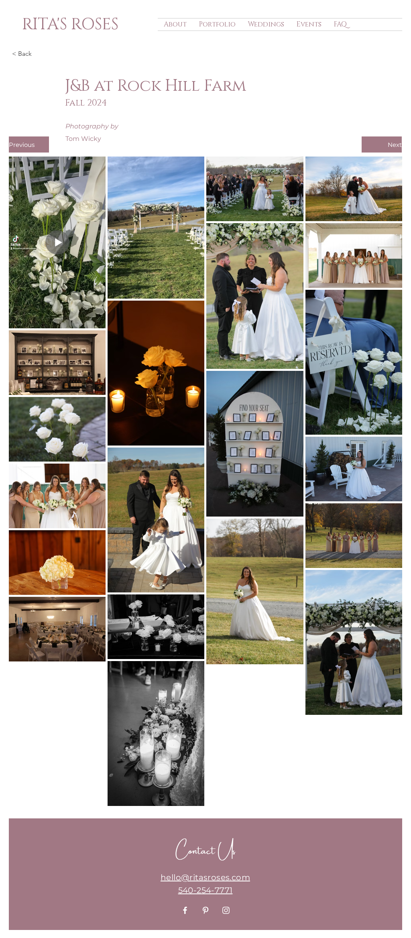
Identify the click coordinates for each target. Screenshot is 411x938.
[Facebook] (185, 910)
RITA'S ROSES (70, 24)
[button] (38, 54)
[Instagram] (226, 910)
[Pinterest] (205, 910)
